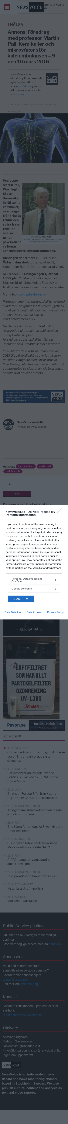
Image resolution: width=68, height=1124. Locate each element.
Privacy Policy (55, 612)
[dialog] (34, 562)
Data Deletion (13, 612)
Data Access (34, 612)
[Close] (60, 512)
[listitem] (34, 580)
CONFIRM (21, 598)
